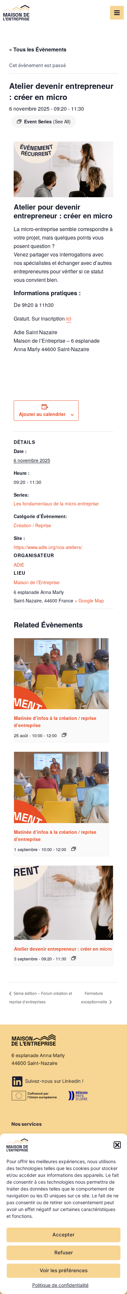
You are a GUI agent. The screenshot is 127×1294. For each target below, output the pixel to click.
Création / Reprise (32, 525)
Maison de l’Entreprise (37, 582)
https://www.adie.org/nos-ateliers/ (48, 547)
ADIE (19, 564)
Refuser (63, 1252)
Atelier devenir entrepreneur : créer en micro (63, 948)
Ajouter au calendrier (42, 414)
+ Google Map (89, 600)
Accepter (63, 1235)
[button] (117, 1145)
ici (68, 318)
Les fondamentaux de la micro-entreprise (56, 503)
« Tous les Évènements (37, 49)
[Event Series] (64, 735)
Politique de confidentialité (60, 1285)
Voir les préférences (64, 1270)
